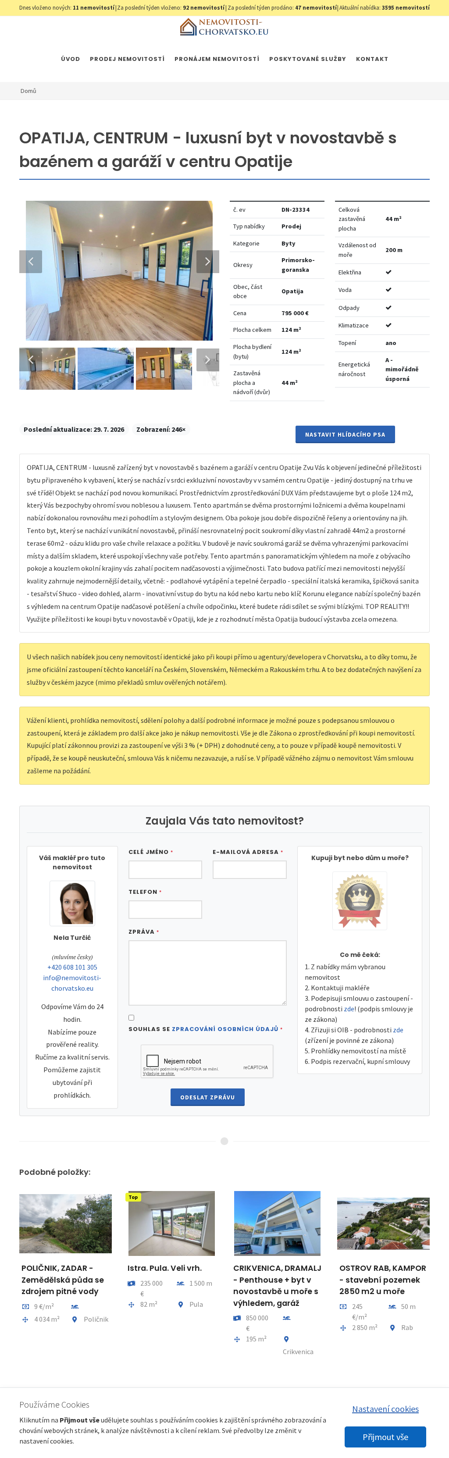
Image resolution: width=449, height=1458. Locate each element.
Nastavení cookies (385, 1408)
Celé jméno (150, 852)
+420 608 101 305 (72, 967)
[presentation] (11, 1283)
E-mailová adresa (248, 852)
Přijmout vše (385, 1436)
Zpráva (143, 932)
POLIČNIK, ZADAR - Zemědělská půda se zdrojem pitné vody (62, 1280)
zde (349, 1008)
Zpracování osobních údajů (225, 1029)
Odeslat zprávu (207, 1097)
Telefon (145, 892)
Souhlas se (205, 1029)
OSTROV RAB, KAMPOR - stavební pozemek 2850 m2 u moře (382, 1280)
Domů (28, 91)
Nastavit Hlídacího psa (345, 434)
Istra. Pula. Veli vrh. (165, 1268)
